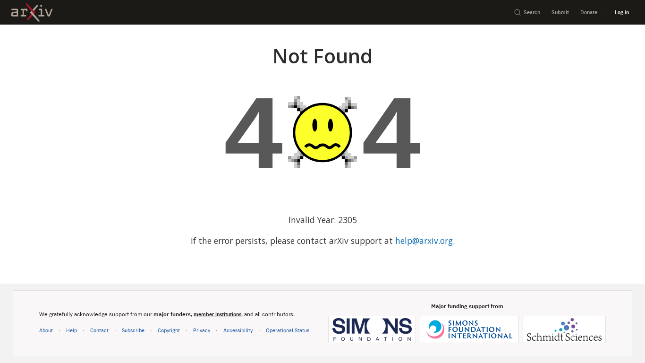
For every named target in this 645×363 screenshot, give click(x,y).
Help (71, 330)
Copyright (169, 330)
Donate (588, 12)
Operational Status (287, 330)
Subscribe (133, 330)
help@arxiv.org (424, 240)
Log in (622, 12)
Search (532, 12)
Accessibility (238, 330)
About (46, 330)
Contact (99, 330)
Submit (560, 12)
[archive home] (31, 12)
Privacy (201, 330)
